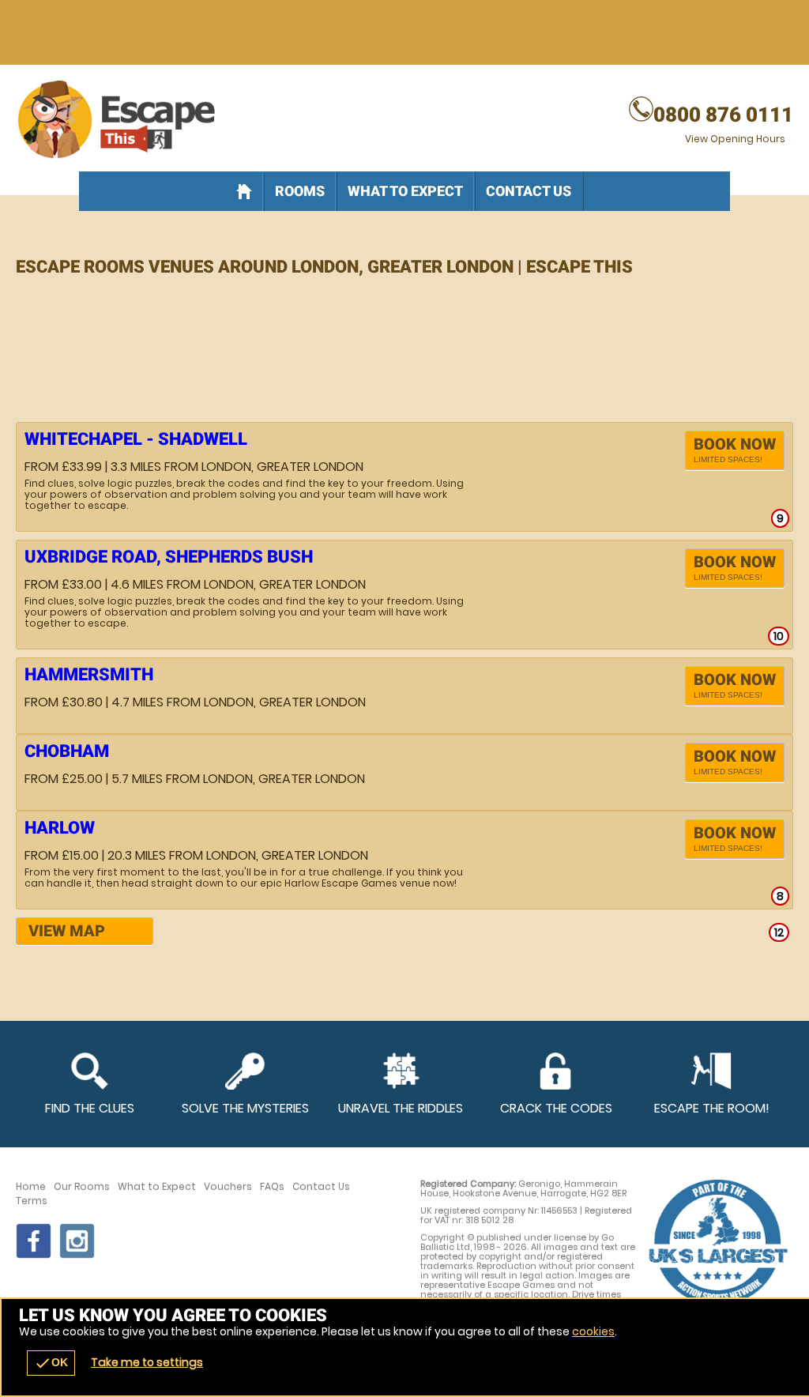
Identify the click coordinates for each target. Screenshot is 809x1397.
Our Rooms (82, 1186)
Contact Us (528, 191)
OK (51, 1363)
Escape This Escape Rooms (404, 120)
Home (31, 1186)
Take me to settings (147, 1362)
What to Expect (405, 191)
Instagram (77, 1241)
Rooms (300, 191)
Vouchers (228, 1186)
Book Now (735, 449)
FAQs (272, 1186)
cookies (593, 1331)
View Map (66, 930)
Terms (31, 1201)
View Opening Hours (735, 138)
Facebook (33, 1241)
